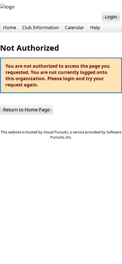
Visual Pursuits (55, 132)
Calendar (74, 27)
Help (95, 27)
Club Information (40, 27)
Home (9, 27)
